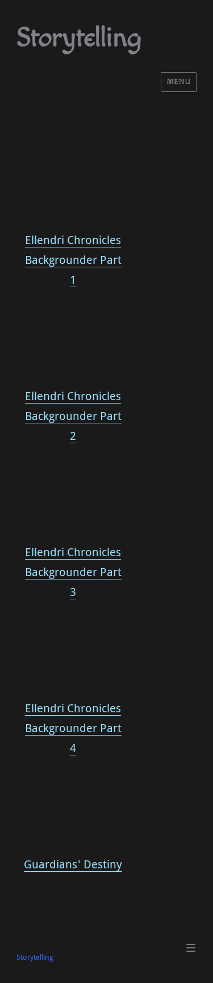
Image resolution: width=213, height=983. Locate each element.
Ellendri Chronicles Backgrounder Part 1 (73, 260)
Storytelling (78, 38)
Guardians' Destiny (73, 864)
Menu (178, 81)
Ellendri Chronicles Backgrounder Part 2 (73, 416)
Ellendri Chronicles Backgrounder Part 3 (73, 572)
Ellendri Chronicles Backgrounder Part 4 (73, 728)
